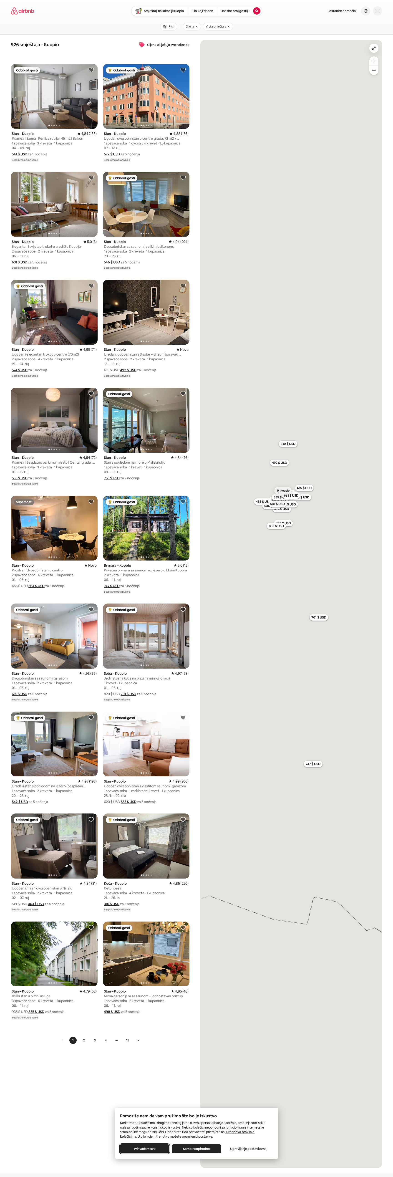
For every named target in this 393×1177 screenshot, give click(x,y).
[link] (62, 1040)
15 (127, 1040)
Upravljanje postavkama (248, 1149)
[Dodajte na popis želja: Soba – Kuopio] (183, 609)
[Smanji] (373, 70)
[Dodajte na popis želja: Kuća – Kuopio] (183, 819)
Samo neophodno (196, 1149)
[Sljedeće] (138, 1040)
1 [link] (73, 1040)
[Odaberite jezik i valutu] (365, 10)
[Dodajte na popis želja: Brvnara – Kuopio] (183, 501)
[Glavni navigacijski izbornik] (377, 10)
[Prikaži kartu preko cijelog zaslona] (373, 48)
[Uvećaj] (373, 61)
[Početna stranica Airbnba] (22, 11)
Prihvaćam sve (145, 1149)
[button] (19, 154)
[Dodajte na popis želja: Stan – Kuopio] (91, 69)
